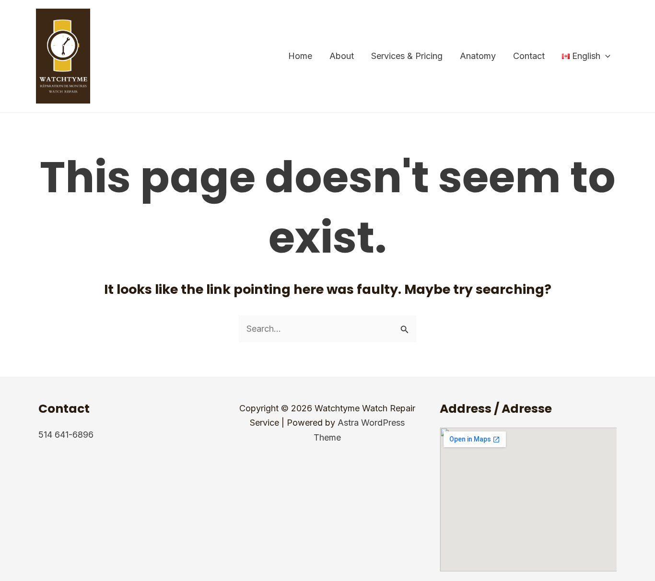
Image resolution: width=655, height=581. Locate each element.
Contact (529, 56)
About (341, 56)
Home (300, 56)
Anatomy (478, 56)
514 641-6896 (66, 435)
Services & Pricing (407, 56)
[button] (605, 56)
